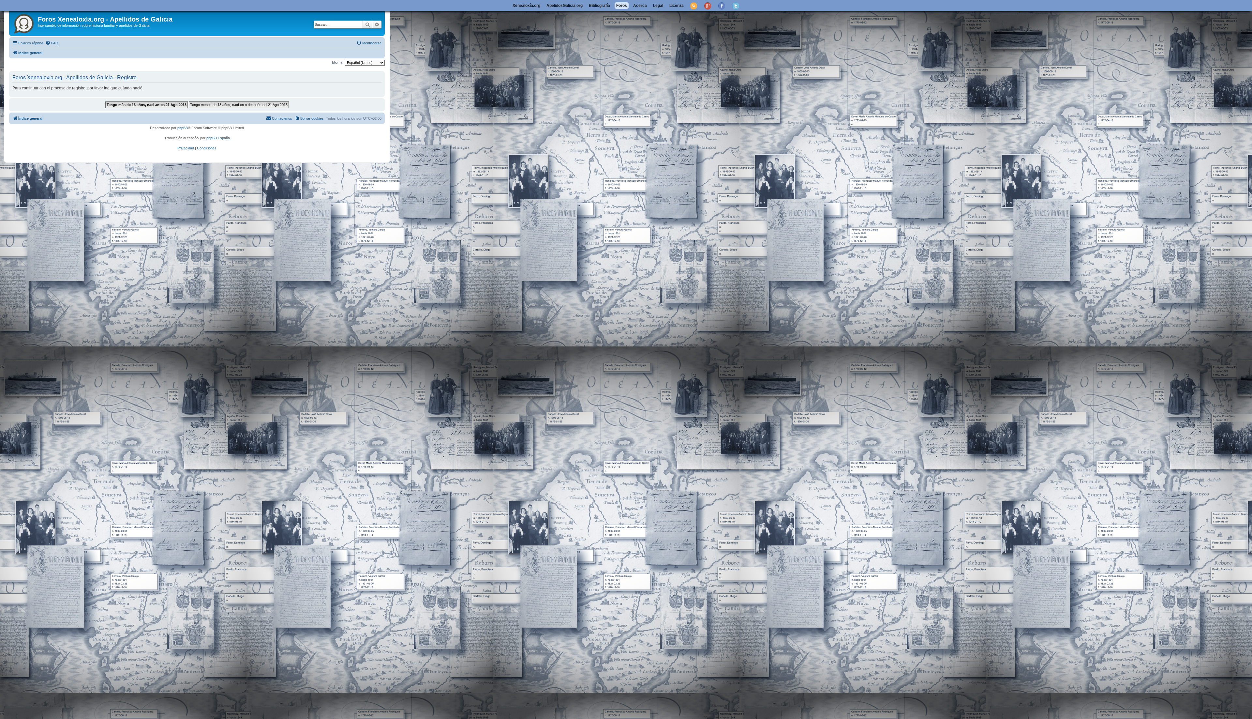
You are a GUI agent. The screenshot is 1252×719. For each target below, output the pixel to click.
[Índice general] (24, 22)
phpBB (182, 128)
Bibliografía (599, 5)
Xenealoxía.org (526, 5)
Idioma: (337, 62)
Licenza (676, 5)
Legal (658, 5)
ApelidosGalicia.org (564, 5)
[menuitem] (51, 43)
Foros (621, 5)
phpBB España (218, 138)
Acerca (640, 5)
